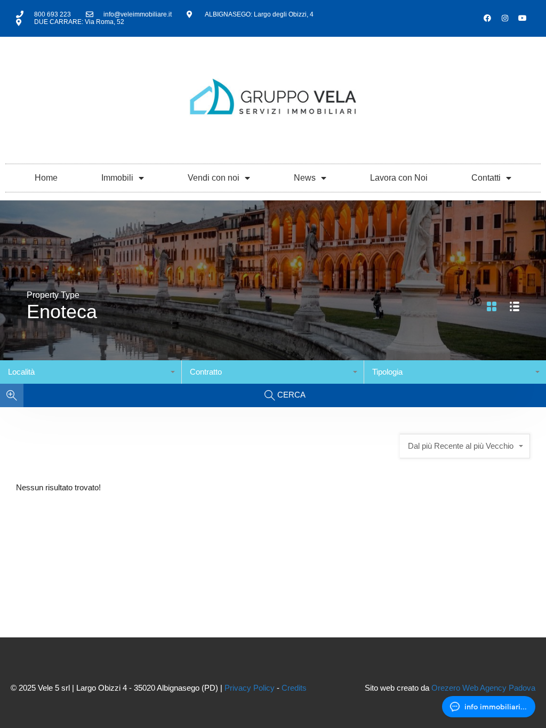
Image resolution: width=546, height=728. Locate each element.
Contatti (486, 177)
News (305, 177)
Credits (294, 687)
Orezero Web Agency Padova (483, 687)
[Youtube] (522, 18)
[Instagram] (504, 18)
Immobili (117, 177)
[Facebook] (487, 18)
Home (46, 177)
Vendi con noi (213, 177)
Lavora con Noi (399, 177)
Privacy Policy (249, 687)
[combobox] (91, 372)
